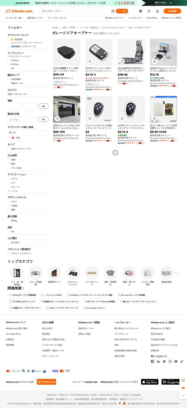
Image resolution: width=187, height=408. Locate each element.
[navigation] (28, 140)
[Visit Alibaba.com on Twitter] (164, 361)
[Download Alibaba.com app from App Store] (150, 382)
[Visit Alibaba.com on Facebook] (152, 361)
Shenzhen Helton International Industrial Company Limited (66, 138)
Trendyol (125, 395)
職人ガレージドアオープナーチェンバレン (140, 302)
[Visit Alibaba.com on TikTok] (181, 361)
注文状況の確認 (158, 339)
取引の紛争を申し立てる (126, 339)
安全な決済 (47, 328)
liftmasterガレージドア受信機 (133, 295)
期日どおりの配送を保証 (53, 339)
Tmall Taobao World (79, 395)
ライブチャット (122, 334)
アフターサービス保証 (52, 345)
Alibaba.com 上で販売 (160, 328)
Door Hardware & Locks (113, 27)
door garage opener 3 (95, 308)
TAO (116, 395)
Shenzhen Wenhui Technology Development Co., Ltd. (163, 83)
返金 (117, 345)
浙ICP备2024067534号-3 (168, 403)
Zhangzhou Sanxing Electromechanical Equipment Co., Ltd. (131, 81)
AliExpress (52, 395)
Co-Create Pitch (13, 334)
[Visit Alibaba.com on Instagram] (170, 361)
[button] (113, 11)
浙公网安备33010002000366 (141, 403)
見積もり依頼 (84, 334)
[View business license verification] (119, 403)
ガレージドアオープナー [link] (139, 27)
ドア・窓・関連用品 (89, 27)
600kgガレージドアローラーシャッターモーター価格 (91, 295)
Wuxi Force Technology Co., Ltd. (66, 84)
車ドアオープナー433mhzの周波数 (101, 302)
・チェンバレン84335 (53, 295)
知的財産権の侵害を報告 (126, 350)
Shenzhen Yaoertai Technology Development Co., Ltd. (98, 87)
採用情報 (10, 345)
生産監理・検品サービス (53, 350)
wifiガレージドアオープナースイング (63, 308)
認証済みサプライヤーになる (164, 345)
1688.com (63, 395)
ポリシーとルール (50, 356)
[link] (183, 380)
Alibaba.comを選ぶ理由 (16, 328)
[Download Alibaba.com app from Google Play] (171, 382)
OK (43, 106)
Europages (136, 395)
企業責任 (10, 339)
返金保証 (46, 334)
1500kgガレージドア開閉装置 (24, 295)
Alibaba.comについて (16, 322)
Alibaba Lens (12, 382)
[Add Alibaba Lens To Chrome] (46, 382)
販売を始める (157, 334)
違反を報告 (120, 356)
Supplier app (91, 382)
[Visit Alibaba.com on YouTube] (176, 361)
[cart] (149, 11)
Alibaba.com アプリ (110, 382)
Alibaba (55, 27)
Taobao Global (105, 395)
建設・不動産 (69, 27)
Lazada (93, 395)
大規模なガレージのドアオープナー (26, 308)
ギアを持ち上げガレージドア (23, 302)
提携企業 (155, 350)
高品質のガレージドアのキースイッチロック (61, 302)
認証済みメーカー (86, 328)
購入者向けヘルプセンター (127, 328)
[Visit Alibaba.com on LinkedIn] (158, 361)
